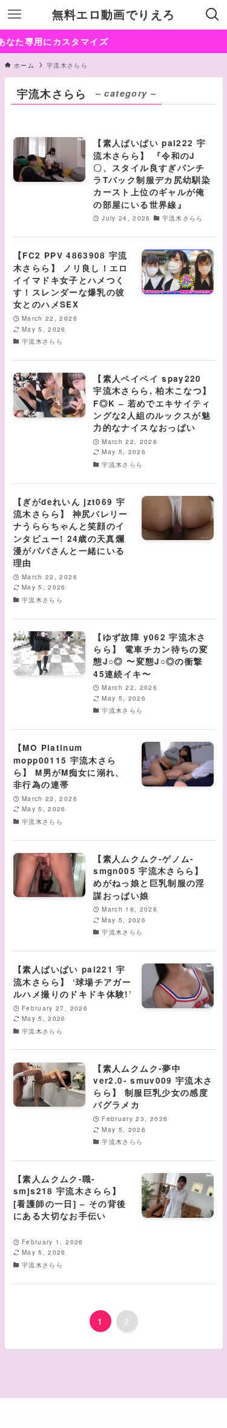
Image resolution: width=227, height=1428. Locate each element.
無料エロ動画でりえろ (114, 15)
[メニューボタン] (14, 14)
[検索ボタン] (212, 14)
